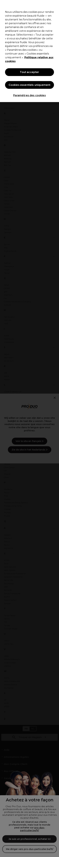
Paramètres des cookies (29, 95)
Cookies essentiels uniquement (30, 84)
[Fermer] (55, 4)
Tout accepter (29, 72)
